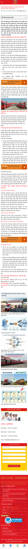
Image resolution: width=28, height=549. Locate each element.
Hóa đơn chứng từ (7, 531)
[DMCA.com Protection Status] (5, 515)
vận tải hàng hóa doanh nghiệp (9, 369)
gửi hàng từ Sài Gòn (12, 39)
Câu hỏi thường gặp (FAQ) (10, 534)
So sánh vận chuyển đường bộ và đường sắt (12, 386)
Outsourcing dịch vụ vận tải (8, 332)
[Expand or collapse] (25, 17)
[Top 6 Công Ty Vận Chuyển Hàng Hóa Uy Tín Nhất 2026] (14, 305)
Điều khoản (6, 528)
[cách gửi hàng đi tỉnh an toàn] (14, 395)
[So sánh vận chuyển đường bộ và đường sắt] (14, 378)
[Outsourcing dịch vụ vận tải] (14, 324)
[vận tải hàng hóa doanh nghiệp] (14, 360)
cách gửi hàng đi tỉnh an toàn (8, 404)
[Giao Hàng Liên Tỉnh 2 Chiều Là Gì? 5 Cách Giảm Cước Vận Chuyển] (14, 341)
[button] (2, 2)
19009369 (10, 424)
